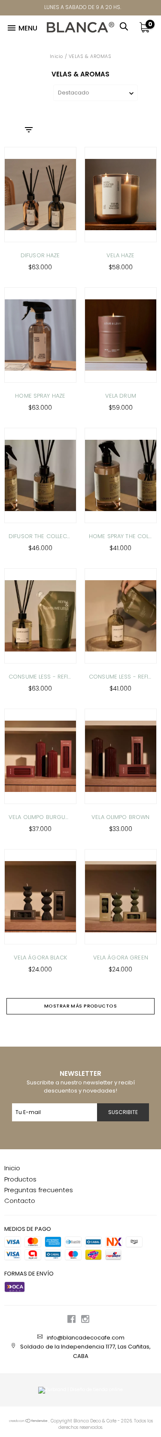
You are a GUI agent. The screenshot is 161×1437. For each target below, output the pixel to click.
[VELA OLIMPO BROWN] (120, 756)
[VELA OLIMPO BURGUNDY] (40, 756)
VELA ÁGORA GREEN (120, 957)
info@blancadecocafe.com (86, 1337)
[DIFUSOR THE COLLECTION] (40, 475)
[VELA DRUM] (120, 335)
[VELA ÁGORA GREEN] (120, 896)
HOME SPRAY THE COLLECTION (120, 536)
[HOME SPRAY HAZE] (40, 335)
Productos (20, 1179)
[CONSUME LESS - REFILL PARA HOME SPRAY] (120, 616)
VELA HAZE (120, 255)
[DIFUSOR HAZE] (40, 194)
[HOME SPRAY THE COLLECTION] (120, 475)
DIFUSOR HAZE (40, 255)
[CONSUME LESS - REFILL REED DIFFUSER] (40, 616)
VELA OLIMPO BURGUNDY (40, 817)
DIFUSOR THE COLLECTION (40, 536)
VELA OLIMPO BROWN (120, 817)
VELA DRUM (120, 396)
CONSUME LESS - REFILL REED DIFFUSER (40, 677)
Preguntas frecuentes (38, 1189)
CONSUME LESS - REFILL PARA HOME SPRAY (120, 677)
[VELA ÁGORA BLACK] (40, 896)
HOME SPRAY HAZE (40, 396)
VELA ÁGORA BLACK (40, 957)
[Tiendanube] (29, 1421)
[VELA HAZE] (120, 194)
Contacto (19, 1200)
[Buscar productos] (126, 25)
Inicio (56, 56)
